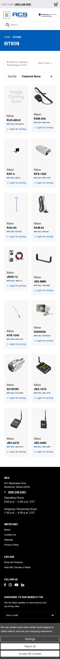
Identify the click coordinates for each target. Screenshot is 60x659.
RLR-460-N (13, 120)
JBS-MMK (40, 281)
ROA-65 (11, 228)
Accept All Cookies (30, 653)
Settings (30, 639)
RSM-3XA (40, 119)
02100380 (13, 389)
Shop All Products (13, 562)
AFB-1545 (13, 335)
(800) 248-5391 (17, 492)
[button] (30, 63)
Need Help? (16, 4)
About (7, 529)
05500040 (40, 332)
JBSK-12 (12, 277)
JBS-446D (40, 443)
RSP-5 (11, 174)
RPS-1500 (40, 174)
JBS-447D (13, 443)
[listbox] (36, 76)
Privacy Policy (11, 544)
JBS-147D (40, 389)
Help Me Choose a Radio (17, 567)
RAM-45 (39, 228)
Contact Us (10, 534)
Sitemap (8, 539)
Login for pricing (17, 129)
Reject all (30, 646)
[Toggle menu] (6, 15)
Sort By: (12, 76)
